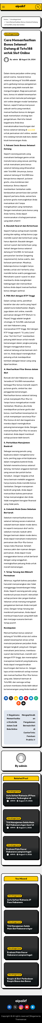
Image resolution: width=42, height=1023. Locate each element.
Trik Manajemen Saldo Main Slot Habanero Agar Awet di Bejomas (20, 825)
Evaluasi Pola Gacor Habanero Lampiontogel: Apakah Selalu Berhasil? (19, 851)
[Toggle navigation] (3, 6)
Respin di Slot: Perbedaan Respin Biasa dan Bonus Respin (20, 981)
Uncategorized (11, 34)
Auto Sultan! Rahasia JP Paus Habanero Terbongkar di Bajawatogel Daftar (20, 798)
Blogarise (34, 1016)
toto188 (31, 130)
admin (15, 60)
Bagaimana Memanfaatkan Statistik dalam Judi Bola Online (13, 722)
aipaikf (20, 6)
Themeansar (20, 1019)
